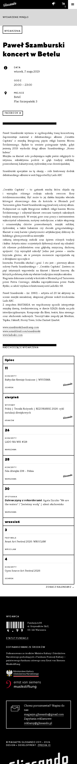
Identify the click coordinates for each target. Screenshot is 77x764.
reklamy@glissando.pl (38, 723)
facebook (11, 113)
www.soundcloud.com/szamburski (21, 331)
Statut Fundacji (17, 638)
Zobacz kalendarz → (60, 587)
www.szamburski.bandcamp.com (21, 327)
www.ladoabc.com (13, 335)
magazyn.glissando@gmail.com (44, 714)
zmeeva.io (44, 745)
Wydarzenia (12, 31)
